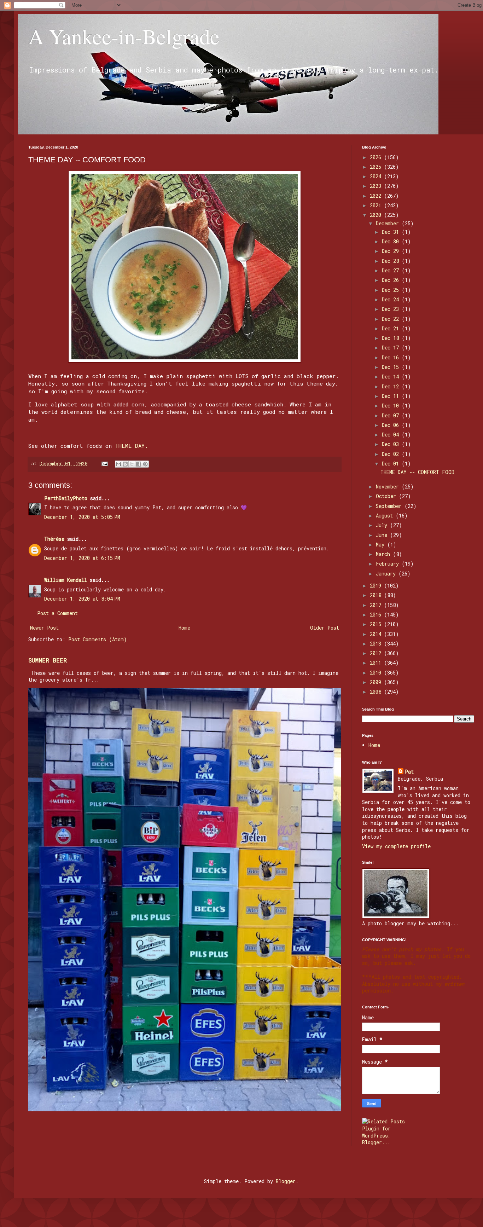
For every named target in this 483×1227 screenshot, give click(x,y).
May (381, 544)
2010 (377, 672)
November (389, 486)
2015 (377, 624)
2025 (377, 166)
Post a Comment (57, 613)
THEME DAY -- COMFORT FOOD (417, 472)
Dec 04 (392, 434)
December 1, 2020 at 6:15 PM (82, 558)
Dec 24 (392, 299)
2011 (377, 662)
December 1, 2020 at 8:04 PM (82, 598)
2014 (377, 634)
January (387, 573)
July (383, 525)
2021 (377, 205)
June (383, 535)
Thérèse (54, 539)
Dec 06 (392, 425)
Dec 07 (392, 415)
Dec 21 (392, 328)
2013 (377, 643)
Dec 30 (392, 241)
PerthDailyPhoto (65, 498)
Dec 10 (392, 405)
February (389, 563)
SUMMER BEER (47, 660)
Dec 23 (392, 309)
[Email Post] (105, 463)
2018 (377, 595)
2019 (377, 585)
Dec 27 (392, 270)
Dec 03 (392, 444)
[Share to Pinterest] (145, 464)
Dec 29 (392, 251)
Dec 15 (392, 367)
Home (184, 627)
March (384, 554)
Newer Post (44, 627)
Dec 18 (392, 338)
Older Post (324, 627)
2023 (377, 186)
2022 (377, 195)
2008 (377, 691)
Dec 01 (392, 463)
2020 (377, 215)
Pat (409, 771)
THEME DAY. (131, 445)
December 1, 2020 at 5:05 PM (82, 517)
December (389, 223)
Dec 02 (392, 454)
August (386, 515)
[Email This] (118, 464)
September (390, 506)
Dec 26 (392, 280)
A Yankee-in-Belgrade (124, 36)
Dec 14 (392, 376)
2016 (377, 614)
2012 (377, 653)
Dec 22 (392, 319)
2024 (377, 176)
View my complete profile (396, 846)
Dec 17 (392, 347)
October (387, 496)
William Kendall (65, 580)
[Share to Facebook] (138, 464)
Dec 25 (392, 290)
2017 (377, 605)
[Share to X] (131, 464)
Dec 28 (392, 260)
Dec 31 (392, 231)
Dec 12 (392, 386)
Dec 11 (392, 396)
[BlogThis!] (125, 464)
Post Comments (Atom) (97, 639)
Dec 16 (392, 357)
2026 (377, 157)
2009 (377, 682)
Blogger (286, 1181)
